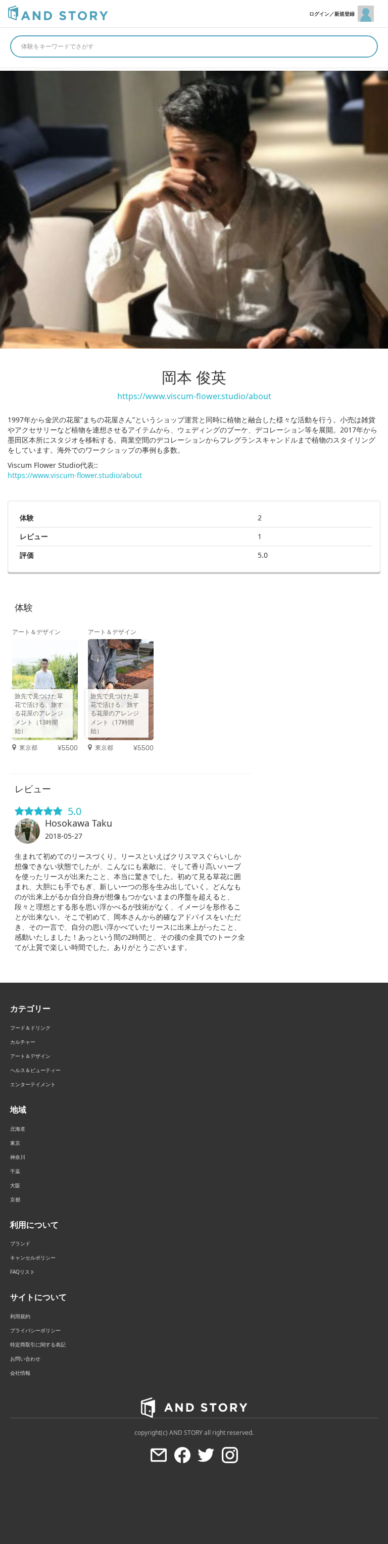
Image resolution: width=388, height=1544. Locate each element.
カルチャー (22, 1041)
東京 (15, 1142)
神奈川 (17, 1157)
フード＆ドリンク (30, 1027)
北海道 (17, 1128)
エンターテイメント (33, 1084)
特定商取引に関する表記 (38, 1344)
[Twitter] (206, 1455)
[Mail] (159, 1455)
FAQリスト (22, 1271)
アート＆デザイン (30, 1055)
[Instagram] (230, 1455)
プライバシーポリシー (35, 1330)
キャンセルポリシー (33, 1257)
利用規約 (20, 1316)
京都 (15, 1199)
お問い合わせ (25, 1358)
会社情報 (20, 1372)
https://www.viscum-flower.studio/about (194, 396)
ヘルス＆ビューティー (35, 1070)
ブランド (20, 1243)
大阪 (15, 1185)
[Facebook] (182, 1455)
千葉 (15, 1171)
